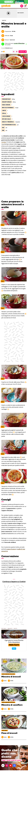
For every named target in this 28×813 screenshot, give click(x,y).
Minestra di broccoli (11, 676)
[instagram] (6, 765)
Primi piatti (10, 628)
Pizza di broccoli (9, 733)
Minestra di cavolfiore (12, 705)
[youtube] (10, 765)
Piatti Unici (3, 628)
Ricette (15, 628)
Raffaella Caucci (9, 48)
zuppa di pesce (11, 549)
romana (3, 142)
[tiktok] (2, 765)
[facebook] (14, 765)
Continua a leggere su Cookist (13, 582)
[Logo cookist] (6, 6)
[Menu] (21, 6)
